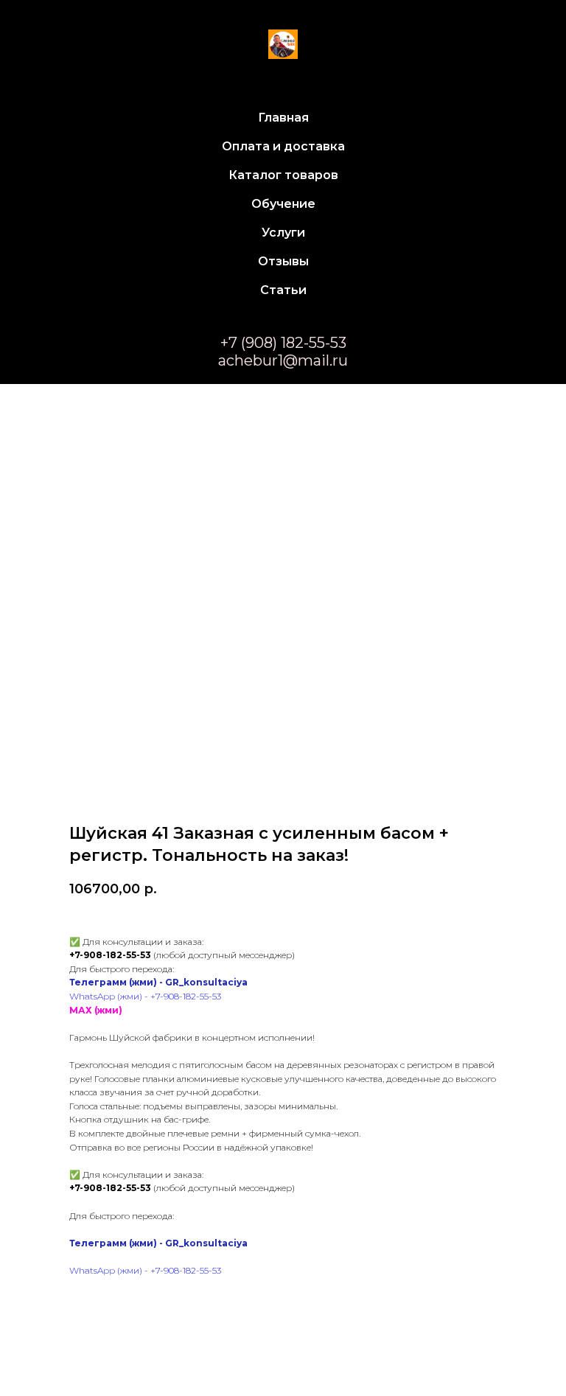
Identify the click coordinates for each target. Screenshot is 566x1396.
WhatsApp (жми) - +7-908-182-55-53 (145, 996)
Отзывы (283, 261)
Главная (283, 118)
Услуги (283, 233)
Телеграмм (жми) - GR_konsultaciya (158, 982)
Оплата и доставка (283, 146)
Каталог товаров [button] (283, 175)
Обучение (283, 204)
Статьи (283, 290)
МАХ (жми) (95, 1010)
